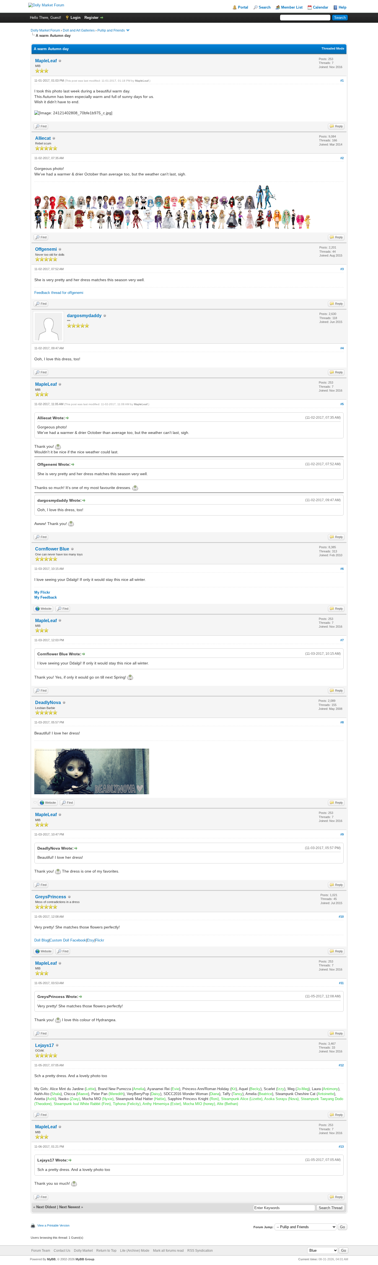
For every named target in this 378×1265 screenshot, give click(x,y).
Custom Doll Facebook (68, 940)
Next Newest (69, 1207)
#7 (342, 640)
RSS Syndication (200, 1251)
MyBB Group (85, 1259)
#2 (342, 158)
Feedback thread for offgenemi (58, 293)
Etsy (90, 940)
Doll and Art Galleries (79, 30)
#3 (342, 269)
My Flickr (42, 592)
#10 (341, 916)
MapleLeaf (46, 60)
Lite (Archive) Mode (134, 1251)
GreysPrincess (50, 896)
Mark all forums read (168, 1251)
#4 (342, 348)
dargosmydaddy (84, 315)
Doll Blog (41, 940)
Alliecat (43, 138)
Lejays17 (44, 1045)
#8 (342, 722)
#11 (341, 983)
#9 (342, 834)
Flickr (99, 940)
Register (91, 17)
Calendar (320, 7)
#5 (342, 404)
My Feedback (45, 597)
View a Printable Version (53, 1225)
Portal (243, 7)
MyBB (51, 1259)
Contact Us (62, 1251)
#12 (341, 1065)
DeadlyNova (48, 702)
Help (342, 7)
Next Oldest (46, 1207)
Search (265, 7)
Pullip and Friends (111, 30)
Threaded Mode (333, 48)
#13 (341, 1146)
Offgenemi (46, 249)
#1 (342, 80)
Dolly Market (83, 1251)
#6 (342, 568)
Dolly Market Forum (45, 30)
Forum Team (40, 1251)
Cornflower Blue (52, 549)
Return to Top (106, 1251)
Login (76, 17)
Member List (291, 7)
